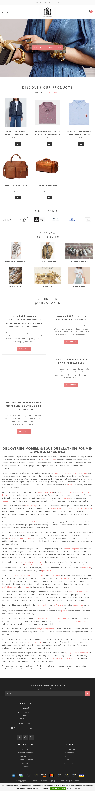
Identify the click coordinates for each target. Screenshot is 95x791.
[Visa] (81, 775)
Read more (24, 349)
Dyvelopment (73, 781)
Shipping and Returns (25, 756)
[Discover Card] (44, 775)
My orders (69, 753)
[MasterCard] (51, 775)
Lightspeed (54, 781)
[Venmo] (74, 775)
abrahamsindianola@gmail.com (26, 728)
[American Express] (14, 775)
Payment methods (25, 753)
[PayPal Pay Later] (66, 775)
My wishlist (69, 756)
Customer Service (25, 760)
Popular (58, 92)
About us (25, 749)
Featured (37, 92)
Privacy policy (25, 763)
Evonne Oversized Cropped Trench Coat (15, 133)
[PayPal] (59, 775)
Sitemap (25, 767)
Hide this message (58, 788)
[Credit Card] (21, 775)
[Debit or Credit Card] (29, 775)
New (48, 92)
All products (69, 763)
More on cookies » (74, 788)
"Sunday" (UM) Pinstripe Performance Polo (79, 133)
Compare (69, 760)
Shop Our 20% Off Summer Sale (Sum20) (47, 52)
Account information (69, 749)
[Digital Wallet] (36, 775)
